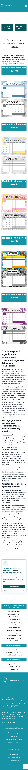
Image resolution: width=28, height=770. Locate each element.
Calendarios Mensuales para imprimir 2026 (14, 606)
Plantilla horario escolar (14, 653)
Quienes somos (14, 764)
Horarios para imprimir (14, 645)
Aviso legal (14, 754)
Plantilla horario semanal (14, 655)
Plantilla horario (14, 650)
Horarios (14, 736)
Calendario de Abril (14, 620)
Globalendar (7, 435)
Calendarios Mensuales (14, 739)
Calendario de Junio (14, 625)
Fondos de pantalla (14, 743)
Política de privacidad (14, 761)
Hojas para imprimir (14, 659)
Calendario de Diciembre (14, 641)
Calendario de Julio (14, 628)
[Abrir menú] (26, 5)
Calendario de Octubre (14, 636)
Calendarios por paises (14, 733)
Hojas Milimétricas (14, 667)
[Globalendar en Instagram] (23, 590)
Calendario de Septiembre (14, 633)
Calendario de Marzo (14, 617)
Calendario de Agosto (14, 630)
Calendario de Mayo (14, 622)
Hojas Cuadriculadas (14, 664)
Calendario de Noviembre (14, 638)
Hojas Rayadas (14, 669)
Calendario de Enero (14, 612)
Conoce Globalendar (14, 586)
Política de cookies (14, 757)
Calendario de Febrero (14, 615)
